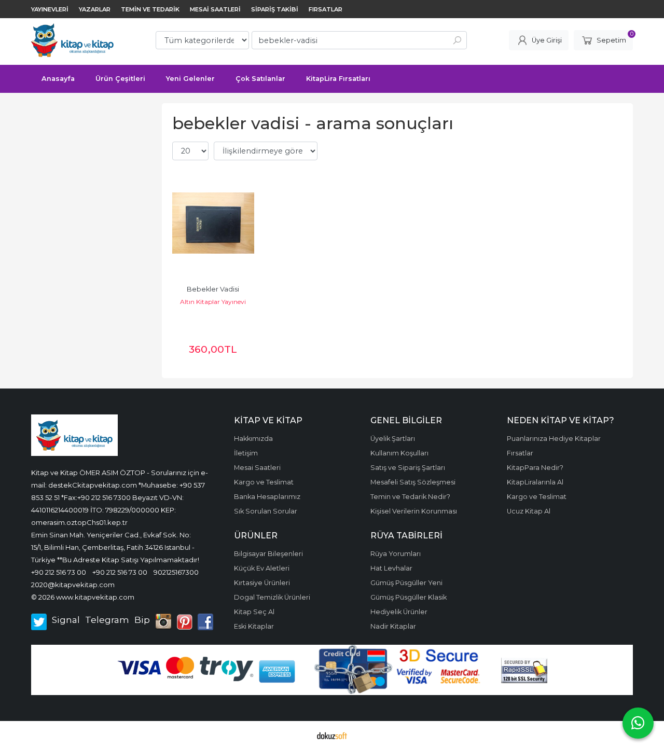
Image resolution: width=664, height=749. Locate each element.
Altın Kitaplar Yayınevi (213, 302)
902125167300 (176, 572)
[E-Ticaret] (332, 735)
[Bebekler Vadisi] (213, 223)
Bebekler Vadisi (213, 289)
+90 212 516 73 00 (58, 572)
